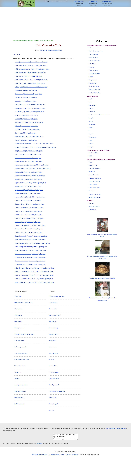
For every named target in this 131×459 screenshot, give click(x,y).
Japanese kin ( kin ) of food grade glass (28, 172)
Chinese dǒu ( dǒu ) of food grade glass (28, 229)
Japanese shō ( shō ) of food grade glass (29, 190)
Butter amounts (93, 48)
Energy (91, 108)
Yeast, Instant (93, 191)
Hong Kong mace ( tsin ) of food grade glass (30, 239)
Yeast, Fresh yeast (94, 187)
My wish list (52, 397)
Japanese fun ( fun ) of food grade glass (28, 161)
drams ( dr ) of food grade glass (26, 90)
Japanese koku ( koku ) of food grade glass (30, 197)
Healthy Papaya (53, 372)
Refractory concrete (20, 347)
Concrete (91, 203)
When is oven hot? (54, 315)
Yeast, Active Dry (94, 181)
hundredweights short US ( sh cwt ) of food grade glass (34, 143)
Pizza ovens (18, 309)
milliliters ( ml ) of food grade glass (27, 129)
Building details (19, 340)
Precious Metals (94, 153)
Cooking (51, 1)
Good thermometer (20, 391)
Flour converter (62, 1)
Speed (90, 134)
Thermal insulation (20, 366)
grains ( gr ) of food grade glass (26, 97)
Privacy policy (36, 454)
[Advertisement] (65, 21)
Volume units (93, 89)
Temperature (92, 80)
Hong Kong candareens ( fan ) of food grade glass (32, 243)
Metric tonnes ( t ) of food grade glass (28, 158)
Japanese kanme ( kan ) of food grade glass (30, 175)
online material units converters (116, 428)
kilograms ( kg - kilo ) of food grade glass (29, 111)
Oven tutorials (53, 302)
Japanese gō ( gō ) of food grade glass (28, 186)
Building (46, 1)
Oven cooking (53, 328)
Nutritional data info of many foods (107, 3)
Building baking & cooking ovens (93, 3)
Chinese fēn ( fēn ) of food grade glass (28, 211)
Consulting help (53, 404)
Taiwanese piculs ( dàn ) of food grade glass (30, 264)
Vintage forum (18, 328)
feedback (39, 443)
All (67, 1)
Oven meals (18, 321)
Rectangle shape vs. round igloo (24, 334)
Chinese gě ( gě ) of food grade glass (27, 222)
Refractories (92, 209)
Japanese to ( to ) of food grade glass (27, 193)
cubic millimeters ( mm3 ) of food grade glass (30, 65)
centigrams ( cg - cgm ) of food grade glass (30, 104)
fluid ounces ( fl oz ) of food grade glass (29, 122)
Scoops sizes (92, 83)
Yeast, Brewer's (93, 184)
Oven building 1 (19, 397)
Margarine (92, 171)
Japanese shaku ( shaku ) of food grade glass (30, 183)
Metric (91, 121)
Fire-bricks (17, 372)
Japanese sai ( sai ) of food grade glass (28, 179)
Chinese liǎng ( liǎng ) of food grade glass (29, 204)
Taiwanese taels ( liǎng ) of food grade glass (30, 257)
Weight (91, 147)
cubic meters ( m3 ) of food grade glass (28, 76)
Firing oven (52, 340)
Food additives (53, 366)
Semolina (91, 67)
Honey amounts (93, 57)
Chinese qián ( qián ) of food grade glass (29, 207)
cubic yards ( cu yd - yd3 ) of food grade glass (31, 87)
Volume (91, 143)
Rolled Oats (92, 64)
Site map (51, 410)
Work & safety (53, 353)
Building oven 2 (19, 404)
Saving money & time (21, 385)
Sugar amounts (93, 70)
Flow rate (92, 111)
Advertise (68, 454)
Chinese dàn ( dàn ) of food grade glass (28, 232)
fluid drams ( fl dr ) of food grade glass (28, 94)
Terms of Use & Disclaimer (50, 454)
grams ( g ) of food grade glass (25, 101)
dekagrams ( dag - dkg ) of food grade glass (30, 108)
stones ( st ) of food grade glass (26, 140)
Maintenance (53, 347)
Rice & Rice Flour (94, 60)
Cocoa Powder (93, 165)
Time (90, 140)
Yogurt (91, 76)
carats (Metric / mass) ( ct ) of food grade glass (31, 62)
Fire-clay (17, 378)
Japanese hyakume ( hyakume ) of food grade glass (32, 168)
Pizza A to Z (52, 309)
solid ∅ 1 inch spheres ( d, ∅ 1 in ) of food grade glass (34, 275)
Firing (55, 1)
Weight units (93, 92)
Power (91, 127)
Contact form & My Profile (57, 391)
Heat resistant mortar (20, 353)
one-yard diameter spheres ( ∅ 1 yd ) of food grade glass (34, 282)
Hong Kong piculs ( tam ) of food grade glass (30, 250)
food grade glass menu (55, 50)
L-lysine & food (54, 378)
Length (91, 118)
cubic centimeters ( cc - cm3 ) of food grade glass (32, 69)
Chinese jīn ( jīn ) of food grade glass (28, 200)
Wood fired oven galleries (79, 3)
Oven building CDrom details (23, 302)
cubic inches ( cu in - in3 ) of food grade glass (31, 79)
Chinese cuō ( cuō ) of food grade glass (28, 215)
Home (26, 3)
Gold (90, 156)
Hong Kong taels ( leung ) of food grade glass (31, 236)
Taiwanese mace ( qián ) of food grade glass (30, 254)
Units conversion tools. (49, 45)
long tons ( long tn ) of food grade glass (28, 151)
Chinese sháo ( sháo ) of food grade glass (29, 218)
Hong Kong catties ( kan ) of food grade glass (31, 247)
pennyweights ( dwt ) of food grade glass (29, 136)
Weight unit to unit (95, 197)
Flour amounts (93, 54)
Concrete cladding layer (21, 359)
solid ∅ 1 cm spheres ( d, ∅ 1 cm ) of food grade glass (34, 271)
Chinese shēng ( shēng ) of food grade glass (30, 225)
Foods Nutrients (94, 86)
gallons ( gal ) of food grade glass (26, 126)
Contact (62, 454)
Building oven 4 (54, 385)
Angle (90, 99)
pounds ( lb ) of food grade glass (26, 119)
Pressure (91, 131)
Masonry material (94, 206)
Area (90, 102)
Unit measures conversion (57, 296)
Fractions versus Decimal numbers (99, 115)
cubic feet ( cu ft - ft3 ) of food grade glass (30, 83)
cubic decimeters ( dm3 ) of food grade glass (30, 72)
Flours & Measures (95, 168)
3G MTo (51, 359)
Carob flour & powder (96, 51)
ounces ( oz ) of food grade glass (26, 115)
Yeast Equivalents (94, 73)
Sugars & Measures (95, 178)
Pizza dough (52, 321)
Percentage (92, 124)
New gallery (18, 315)
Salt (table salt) (93, 175)
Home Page (18, 296)
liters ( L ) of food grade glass (25, 133)
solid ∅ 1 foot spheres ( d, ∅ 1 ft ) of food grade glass (34, 278)
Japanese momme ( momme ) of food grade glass (32, 165)
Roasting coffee (53, 334)
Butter (91, 162)
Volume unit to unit (95, 194)
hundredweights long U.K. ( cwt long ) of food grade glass (35, 147)
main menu (43, 50)
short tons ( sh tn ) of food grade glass (28, 154)
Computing (92, 105)
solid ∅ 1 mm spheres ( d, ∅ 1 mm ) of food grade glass (34, 268)
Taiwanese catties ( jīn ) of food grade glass (30, 261)
